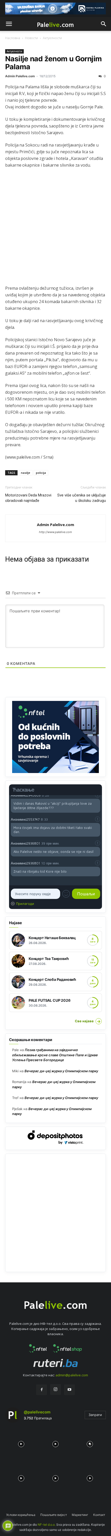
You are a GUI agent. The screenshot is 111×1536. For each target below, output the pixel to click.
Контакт (99, 1515)
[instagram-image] (21, 1442)
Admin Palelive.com (20, 76)
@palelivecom (37, 1412)
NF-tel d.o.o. (47, 1524)
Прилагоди (25, 904)
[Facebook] (41, 1390)
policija (41, 473)
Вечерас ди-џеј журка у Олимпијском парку (61, 1071)
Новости (31, 38)
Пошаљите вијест (53, 1515)
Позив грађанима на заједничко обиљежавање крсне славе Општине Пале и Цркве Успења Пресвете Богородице (55, 1055)
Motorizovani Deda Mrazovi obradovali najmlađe (28, 498)
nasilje (25, 473)
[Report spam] (97, 819)
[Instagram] (55, 1389)
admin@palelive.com (72, 1375)
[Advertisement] (55, 229)
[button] (9, 24)
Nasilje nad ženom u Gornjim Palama (53, 62)
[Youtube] (69, 1390)
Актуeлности (52, 38)
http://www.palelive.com (55, 532)
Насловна (12, 38)
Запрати (95, 1415)
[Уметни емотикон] (66, 894)
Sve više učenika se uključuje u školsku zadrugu (81, 498)
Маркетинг (80, 1515)
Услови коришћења (20, 1515)
